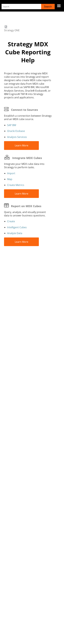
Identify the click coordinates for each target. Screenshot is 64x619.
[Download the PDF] (6, 27)
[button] (48, 6)
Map (9, 179)
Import (11, 173)
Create (11, 221)
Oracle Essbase (16, 131)
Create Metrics (15, 185)
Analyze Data (14, 233)
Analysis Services (17, 137)
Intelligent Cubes (17, 227)
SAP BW (11, 125)
